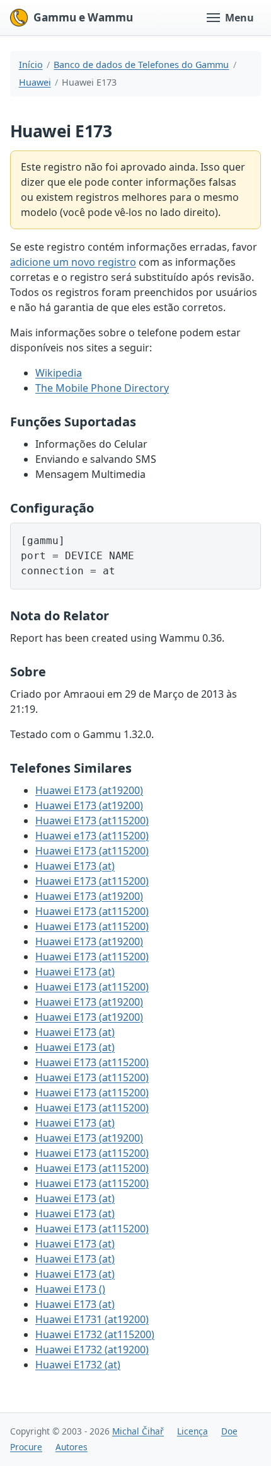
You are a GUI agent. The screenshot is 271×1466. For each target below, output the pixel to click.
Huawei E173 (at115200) (92, 820)
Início (31, 65)
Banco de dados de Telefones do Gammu (141, 65)
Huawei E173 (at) (75, 866)
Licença (192, 1431)
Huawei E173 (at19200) (89, 790)
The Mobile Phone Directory (102, 388)
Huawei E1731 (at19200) (92, 1319)
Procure (26, 1447)
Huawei (35, 82)
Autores (71, 1447)
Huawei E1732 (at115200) (94, 1334)
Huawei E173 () (70, 1289)
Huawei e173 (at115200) (92, 836)
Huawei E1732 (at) (77, 1365)
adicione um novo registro (73, 262)
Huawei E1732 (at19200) (92, 1349)
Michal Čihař (138, 1431)
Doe (229, 1431)
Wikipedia (58, 373)
